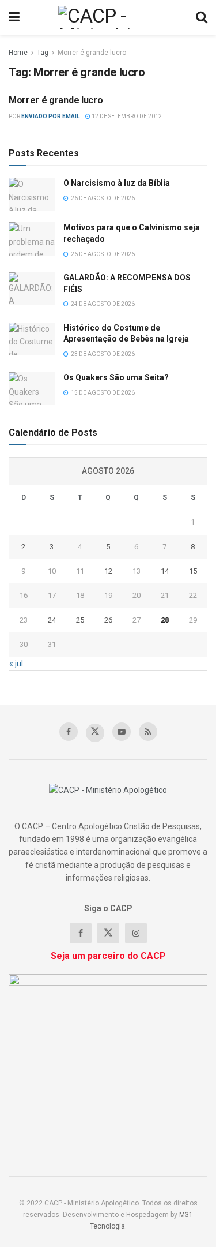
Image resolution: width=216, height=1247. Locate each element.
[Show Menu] (14, 17)
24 (52, 620)
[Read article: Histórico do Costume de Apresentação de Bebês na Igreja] (32, 339)
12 (108, 571)
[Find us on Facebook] (68, 731)
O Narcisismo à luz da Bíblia (116, 183)
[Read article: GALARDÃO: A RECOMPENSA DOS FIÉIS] (32, 288)
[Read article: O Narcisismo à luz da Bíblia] (32, 194)
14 (165, 571)
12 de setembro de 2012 (126, 116)
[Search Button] (201, 17)
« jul (16, 663)
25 (80, 620)
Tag (42, 52)
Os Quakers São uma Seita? (116, 377)
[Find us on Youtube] (121, 731)
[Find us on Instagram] (136, 933)
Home (18, 52)
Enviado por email (50, 116)
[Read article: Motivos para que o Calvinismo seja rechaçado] (32, 238)
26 (108, 620)
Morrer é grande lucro (92, 52)
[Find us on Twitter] (95, 733)
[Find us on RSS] (148, 731)
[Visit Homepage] (107, 17)
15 (193, 571)
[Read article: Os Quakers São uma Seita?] (32, 388)
